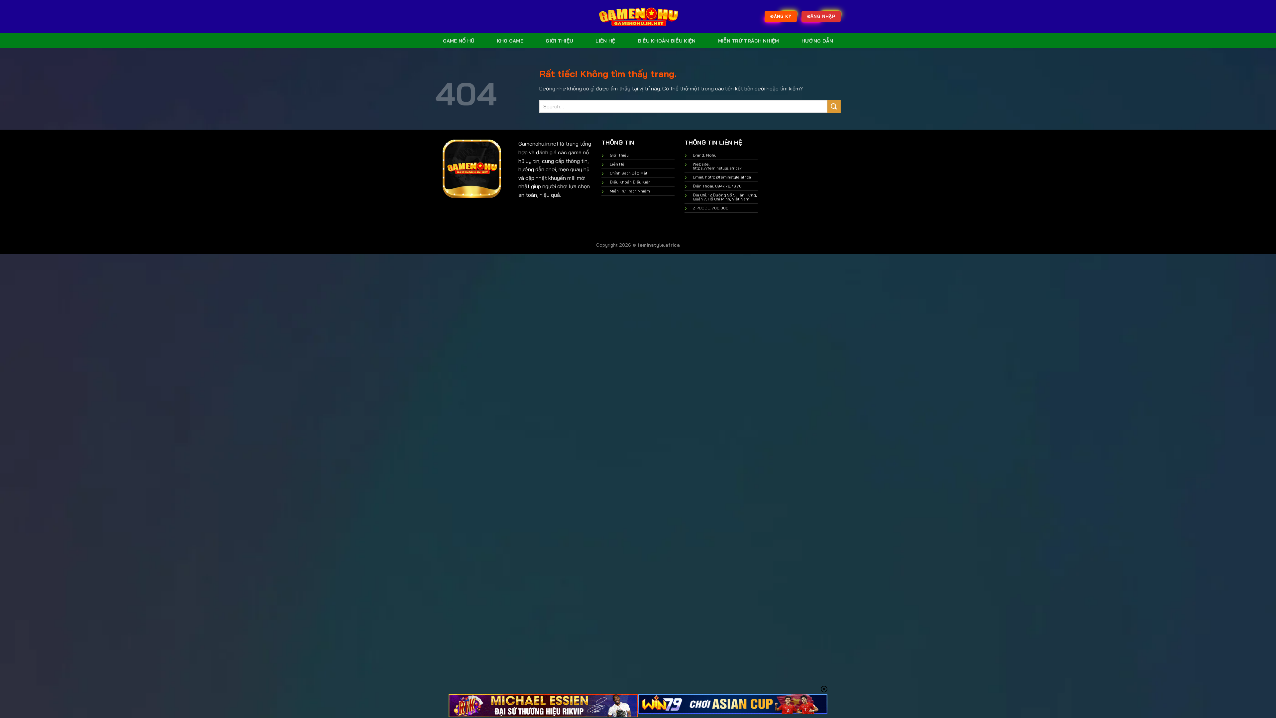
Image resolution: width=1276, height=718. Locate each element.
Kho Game (510, 41)
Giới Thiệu (559, 41)
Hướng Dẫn (817, 41)
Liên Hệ (605, 41)
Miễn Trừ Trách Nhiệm (748, 41)
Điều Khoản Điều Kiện (667, 41)
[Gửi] (834, 106)
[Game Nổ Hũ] (638, 16)
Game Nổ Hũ (459, 41)
